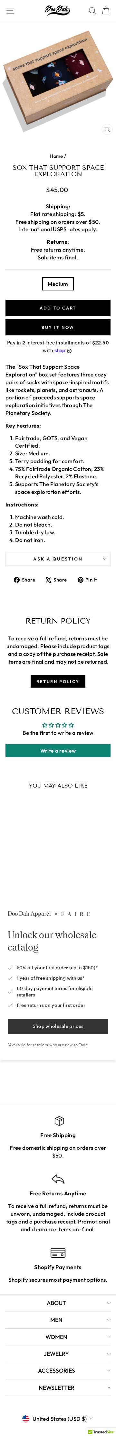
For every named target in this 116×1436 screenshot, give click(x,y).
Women (56, 1337)
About (56, 1303)
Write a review (58, 750)
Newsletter (56, 1387)
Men (56, 1319)
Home (56, 156)
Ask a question (57, 559)
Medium (58, 283)
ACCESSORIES (56, 1370)
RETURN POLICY (58, 681)
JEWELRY (56, 1353)
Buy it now (58, 327)
